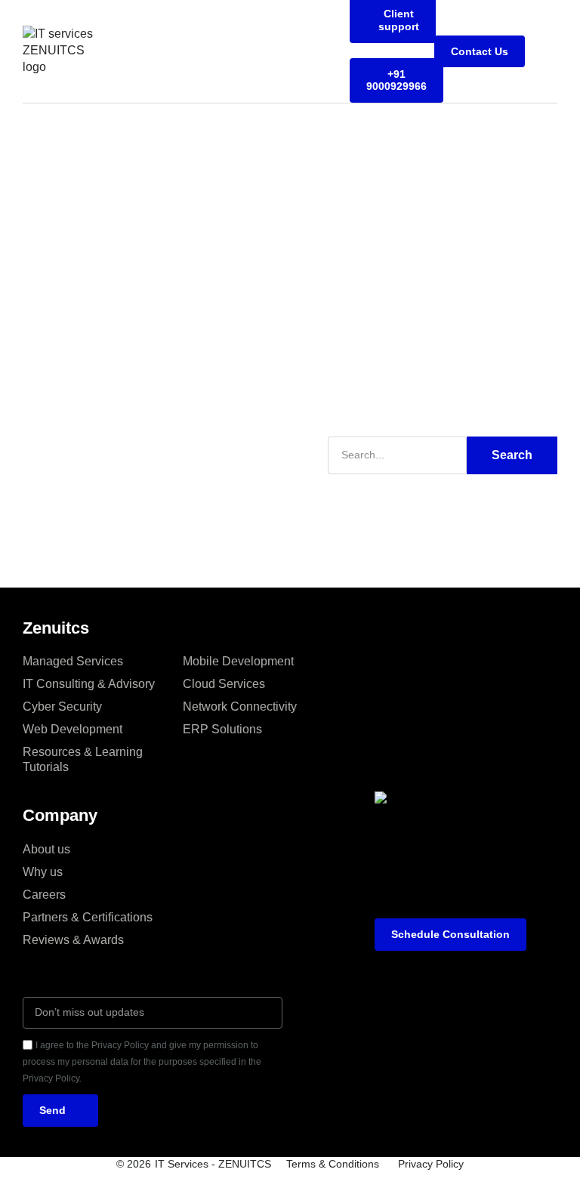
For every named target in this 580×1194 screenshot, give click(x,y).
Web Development (72, 729)
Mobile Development (238, 661)
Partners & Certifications (88, 917)
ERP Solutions (222, 729)
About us (46, 849)
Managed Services (73, 661)
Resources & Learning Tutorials (83, 759)
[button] (546, 51)
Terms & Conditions (332, 1164)
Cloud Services (224, 683)
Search (512, 455)
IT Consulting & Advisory (89, 683)
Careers (44, 894)
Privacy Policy (431, 1164)
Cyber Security (62, 706)
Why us (43, 871)
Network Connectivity (240, 706)
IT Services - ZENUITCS (213, 1164)
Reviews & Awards (73, 939)
